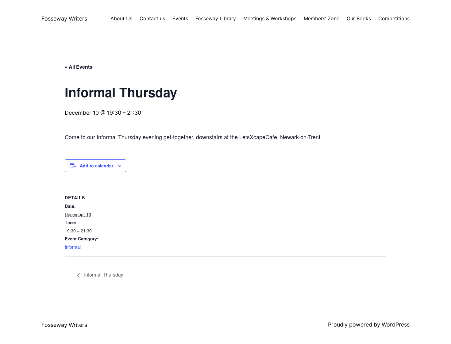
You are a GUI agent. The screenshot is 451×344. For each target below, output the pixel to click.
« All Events (78, 66)
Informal (73, 247)
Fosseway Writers (64, 18)
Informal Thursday (103, 274)
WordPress (396, 324)
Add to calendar (96, 165)
